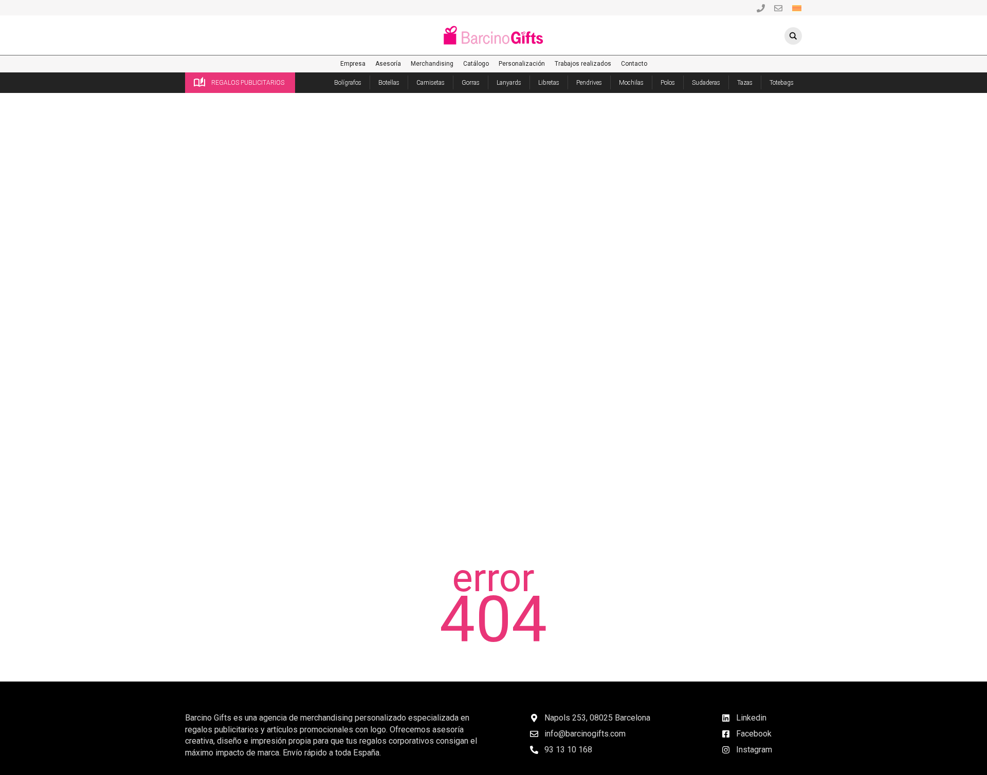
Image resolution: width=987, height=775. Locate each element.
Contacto (634, 63)
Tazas (745, 82)
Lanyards (509, 82)
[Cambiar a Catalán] (796, 7)
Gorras (471, 82)
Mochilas (631, 82)
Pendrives (589, 82)
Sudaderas (706, 82)
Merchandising (432, 63)
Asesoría (388, 63)
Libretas (548, 82)
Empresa (352, 63)
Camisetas (430, 82)
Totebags (782, 82)
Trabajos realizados (583, 63)
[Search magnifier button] (793, 36)
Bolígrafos (347, 82)
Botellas (388, 82)
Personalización (522, 63)
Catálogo (476, 63)
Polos (668, 82)
